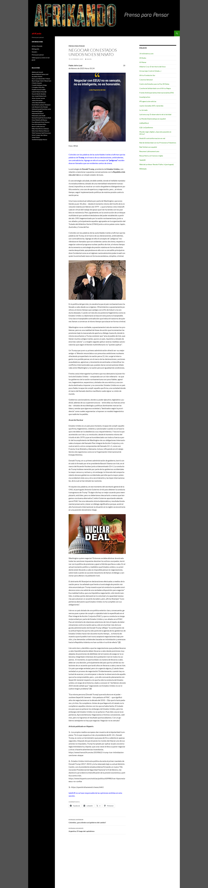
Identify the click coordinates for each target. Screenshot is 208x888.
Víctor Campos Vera (37, 135)
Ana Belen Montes (37, 76)
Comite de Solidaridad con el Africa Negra (155, 88)
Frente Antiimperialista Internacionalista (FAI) (156, 93)
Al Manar (142, 62)
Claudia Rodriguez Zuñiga (39, 85)
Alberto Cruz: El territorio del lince (152, 67)
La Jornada (143, 110)
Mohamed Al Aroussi (38, 113)
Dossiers (34, 52)
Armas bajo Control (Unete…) (150, 71)
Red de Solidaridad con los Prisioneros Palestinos (157, 143)
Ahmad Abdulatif (37, 74)
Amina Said (45, 74)
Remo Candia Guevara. (38, 126)
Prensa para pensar (77, 46)
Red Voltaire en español (148, 147)
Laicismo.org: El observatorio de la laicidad (155, 114)
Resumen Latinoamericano (149, 151)
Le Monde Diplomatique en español (152, 119)
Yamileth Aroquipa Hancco (39, 139)
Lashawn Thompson (44, 105)
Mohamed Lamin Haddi (38, 115)
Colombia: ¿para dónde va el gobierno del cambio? (87, 821)
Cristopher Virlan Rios (38, 87)
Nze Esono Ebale (46, 118)
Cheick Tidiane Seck (45, 81)
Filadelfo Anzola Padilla (39, 89)
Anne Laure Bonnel (37, 78)
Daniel (89, 59)
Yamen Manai (36, 137)
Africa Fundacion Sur (147, 75)
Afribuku (142, 58)
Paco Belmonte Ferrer (38, 122)
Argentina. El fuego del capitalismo (81, 829)
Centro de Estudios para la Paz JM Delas (154, 84)
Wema (45, 135)
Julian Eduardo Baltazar (39, 102)
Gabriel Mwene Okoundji (39, 91)
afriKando (36, 33)
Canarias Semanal (146, 80)
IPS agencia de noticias (147, 101)
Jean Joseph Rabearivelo (39, 96)
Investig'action (144, 97)
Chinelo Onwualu (37, 83)
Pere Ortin (35, 124)
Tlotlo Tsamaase (36, 133)
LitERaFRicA (144, 123)
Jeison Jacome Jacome (38, 98)
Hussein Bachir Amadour (39, 94)
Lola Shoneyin (36, 107)
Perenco (47, 122)
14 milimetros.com (146, 54)
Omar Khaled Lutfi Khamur (39, 120)
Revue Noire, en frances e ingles (151, 156)
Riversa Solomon (44, 128)
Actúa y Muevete (37, 46)
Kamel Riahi (35, 105)
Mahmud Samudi (37, 109)
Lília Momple (44, 107)
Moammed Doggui (37, 111)
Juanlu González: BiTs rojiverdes (151, 106)
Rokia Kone (35, 131)
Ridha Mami (35, 128)
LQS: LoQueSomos (146, 127)
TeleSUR (142, 160)
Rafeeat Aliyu (42, 124)
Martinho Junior (46, 109)
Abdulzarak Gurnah (37, 72)
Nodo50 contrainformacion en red (152, 138)
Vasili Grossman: (46, 133)
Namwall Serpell (36, 118)
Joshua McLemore (37, 100)
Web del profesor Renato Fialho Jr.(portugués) (156, 164)
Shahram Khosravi (44, 131)
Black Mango (35, 81)
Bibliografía (35, 49)
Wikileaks (143, 169)
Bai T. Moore (46, 78)
